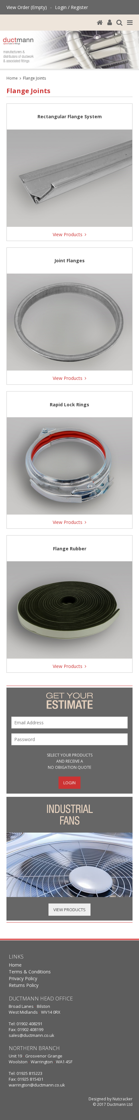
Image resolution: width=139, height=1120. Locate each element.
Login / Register (71, 7)
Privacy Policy (23, 978)
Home (12, 78)
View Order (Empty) (26, 7)
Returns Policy (23, 985)
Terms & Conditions (30, 972)
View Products (69, 909)
